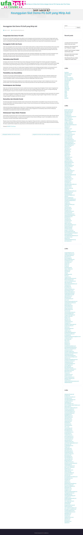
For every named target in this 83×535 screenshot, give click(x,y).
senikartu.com (67, 270)
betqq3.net (67, 205)
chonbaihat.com (68, 182)
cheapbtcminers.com (69, 441)
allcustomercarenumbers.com (71, 463)
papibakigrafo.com (68, 216)
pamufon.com (67, 475)
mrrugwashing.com (69, 337)
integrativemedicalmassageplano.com (73, 336)
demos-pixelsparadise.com (70, 131)
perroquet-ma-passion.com (70, 509)
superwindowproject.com (70, 215)
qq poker (66, 98)
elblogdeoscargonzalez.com (71, 184)
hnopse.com (67, 373)
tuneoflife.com (68, 379)
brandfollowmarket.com (70, 360)
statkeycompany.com (69, 142)
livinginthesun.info (68, 274)
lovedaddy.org (68, 335)
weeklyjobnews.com (69, 362)
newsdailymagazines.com (70, 399)
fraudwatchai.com (68, 425)
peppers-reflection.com (69, 378)
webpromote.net (68, 185)
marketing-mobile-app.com (70, 324)
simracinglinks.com (68, 135)
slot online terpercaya (69, 79)
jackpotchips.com (68, 460)
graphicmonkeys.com (69, 453)
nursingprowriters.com (69, 351)
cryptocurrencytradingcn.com (71, 356)
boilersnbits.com (68, 304)
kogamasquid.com (68, 234)
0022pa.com (67, 153)
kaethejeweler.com (68, 494)
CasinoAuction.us (68, 208)
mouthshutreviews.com (69, 413)
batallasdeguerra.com (69, 162)
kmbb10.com (67, 317)
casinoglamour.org (68, 236)
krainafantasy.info (68, 267)
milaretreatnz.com (68, 157)
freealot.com (67, 447)
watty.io (66, 273)
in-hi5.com (67, 266)
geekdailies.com (68, 513)
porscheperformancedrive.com (71, 476)
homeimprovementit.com (70, 396)
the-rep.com (67, 147)
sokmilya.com (67, 518)
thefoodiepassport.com (69, 213)
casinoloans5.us (68, 207)
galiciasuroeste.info (69, 161)
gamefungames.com (69, 436)
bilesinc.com (67, 155)
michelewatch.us (68, 120)
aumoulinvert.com (68, 212)
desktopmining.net (68, 227)
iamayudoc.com (68, 444)
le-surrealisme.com (68, 138)
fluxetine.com (67, 203)
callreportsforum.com (69, 517)
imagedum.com (68, 490)
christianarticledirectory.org (70, 239)
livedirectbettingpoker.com (70, 332)
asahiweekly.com (68, 448)
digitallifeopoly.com (69, 415)
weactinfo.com (68, 320)
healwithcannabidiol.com (70, 486)
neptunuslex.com (68, 117)
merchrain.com (68, 514)
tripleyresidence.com (69, 469)
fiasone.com (67, 327)
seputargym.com (68, 418)
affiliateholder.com (68, 382)
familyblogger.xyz (68, 464)
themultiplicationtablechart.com (71, 235)
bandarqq (67, 72)
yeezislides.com (68, 402)
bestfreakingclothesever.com (71, 347)
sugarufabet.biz (68, 502)
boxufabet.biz (67, 503)
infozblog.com (68, 181)
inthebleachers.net (68, 228)
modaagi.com (67, 158)
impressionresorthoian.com (70, 346)
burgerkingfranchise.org (69, 293)
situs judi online (68, 80)
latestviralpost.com (69, 305)
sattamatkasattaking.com (70, 495)
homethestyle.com (68, 430)
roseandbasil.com (68, 193)
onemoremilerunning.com (70, 312)
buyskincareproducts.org (70, 231)
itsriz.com (67, 275)
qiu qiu (66, 95)
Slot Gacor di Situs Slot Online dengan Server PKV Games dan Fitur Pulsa (48, 4)
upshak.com (67, 341)
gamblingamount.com (69, 370)
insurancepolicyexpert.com (70, 140)
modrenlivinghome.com (69, 510)
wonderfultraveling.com (69, 170)
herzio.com (67, 264)
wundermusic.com (68, 434)
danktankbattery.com (69, 328)
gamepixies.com (68, 455)
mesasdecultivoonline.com (70, 302)
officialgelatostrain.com (69, 492)
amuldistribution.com (69, 432)
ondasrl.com (67, 480)
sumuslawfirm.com (68, 350)
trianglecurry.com (68, 488)
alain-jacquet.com (68, 282)
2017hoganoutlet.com (69, 255)
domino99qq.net (68, 258)
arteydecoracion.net (69, 188)
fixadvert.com (67, 126)
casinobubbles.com (69, 417)
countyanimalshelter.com (70, 363)
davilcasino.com (68, 424)
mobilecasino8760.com (69, 204)
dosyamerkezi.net (68, 136)
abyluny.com (67, 520)
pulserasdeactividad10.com (70, 224)
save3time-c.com (68, 128)
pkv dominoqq (68, 75)
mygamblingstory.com (69, 252)
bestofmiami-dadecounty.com (71, 407)
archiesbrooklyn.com (69, 178)
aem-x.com (67, 426)
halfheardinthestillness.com (70, 199)
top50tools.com (68, 146)
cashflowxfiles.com (68, 316)
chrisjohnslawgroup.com (70, 465)
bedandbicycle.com (69, 451)
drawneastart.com (68, 456)
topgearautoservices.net (70, 505)
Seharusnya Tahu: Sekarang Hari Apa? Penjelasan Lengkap (71, 47)
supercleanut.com (68, 449)
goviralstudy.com (68, 220)
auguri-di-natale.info (69, 119)
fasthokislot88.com (69, 457)
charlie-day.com (68, 331)
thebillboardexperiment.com (70, 498)
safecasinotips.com (69, 459)
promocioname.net (68, 172)
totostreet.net (67, 422)
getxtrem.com (67, 319)
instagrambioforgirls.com (70, 314)
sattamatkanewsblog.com (70, 355)
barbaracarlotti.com (69, 226)
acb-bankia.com (68, 339)
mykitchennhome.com (69, 211)
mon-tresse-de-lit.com (69, 501)
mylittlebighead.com (69, 445)
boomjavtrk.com (68, 521)
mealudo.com (67, 329)
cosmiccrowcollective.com (70, 281)
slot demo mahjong (69, 77)
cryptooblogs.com (68, 428)
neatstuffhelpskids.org (69, 165)
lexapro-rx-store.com (69, 230)
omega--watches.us (69, 122)
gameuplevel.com (68, 429)
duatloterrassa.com (69, 474)
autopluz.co (67, 127)
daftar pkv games (68, 73)
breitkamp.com (68, 468)
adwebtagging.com (69, 364)
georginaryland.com (69, 192)
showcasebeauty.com (69, 139)
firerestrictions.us (68, 177)
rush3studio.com (68, 262)
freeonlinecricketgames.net (70, 174)
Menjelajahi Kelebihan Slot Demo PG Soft (11, 134)
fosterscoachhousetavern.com (71, 301)
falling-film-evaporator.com (70, 348)
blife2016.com (67, 482)
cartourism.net (68, 222)
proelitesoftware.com (69, 461)
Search (66, 25)
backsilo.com (67, 343)
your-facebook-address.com (71, 507)
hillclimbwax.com (68, 371)
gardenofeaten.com (69, 309)
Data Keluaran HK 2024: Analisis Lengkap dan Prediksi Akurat (71, 58)
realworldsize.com (68, 296)
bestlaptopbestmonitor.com (70, 190)
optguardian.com (68, 421)
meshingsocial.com (69, 321)
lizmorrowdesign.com (69, 484)
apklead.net (67, 522)
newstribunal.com (68, 398)
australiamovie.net (68, 112)
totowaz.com (67, 358)
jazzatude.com (68, 151)
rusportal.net (67, 271)
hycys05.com (67, 310)
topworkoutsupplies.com (70, 411)
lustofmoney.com (68, 375)
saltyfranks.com (68, 149)
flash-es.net (67, 340)
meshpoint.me (68, 285)
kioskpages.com (68, 487)
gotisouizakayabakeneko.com (71, 283)
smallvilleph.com (68, 159)
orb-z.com (67, 300)
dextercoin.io (67, 238)
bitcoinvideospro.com (69, 279)
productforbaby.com (69, 298)
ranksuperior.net (68, 366)
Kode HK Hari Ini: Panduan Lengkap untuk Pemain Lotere (72, 51)
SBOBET (9, 126)
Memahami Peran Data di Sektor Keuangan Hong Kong (71, 55)
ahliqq (66, 92)
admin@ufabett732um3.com (18, 30)
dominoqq (67, 81)
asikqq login (67, 88)
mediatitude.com (68, 132)
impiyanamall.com (68, 419)
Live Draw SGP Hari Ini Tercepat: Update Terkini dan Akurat (71, 43)
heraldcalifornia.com (69, 452)
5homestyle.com (68, 241)
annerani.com (67, 150)
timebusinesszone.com (69, 377)
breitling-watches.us (69, 123)
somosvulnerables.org (69, 472)
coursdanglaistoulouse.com (70, 116)
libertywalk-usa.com (69, 111)
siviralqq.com (67, 344)
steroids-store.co (68, 186)
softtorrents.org (68, 471)
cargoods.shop (68, 277)
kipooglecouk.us (68, 209)
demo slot (67, 87)
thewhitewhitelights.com (70, 195)
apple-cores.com (68, 223)
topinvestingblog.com (69, 145)
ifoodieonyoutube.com (69, 409)
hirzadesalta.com (68, 414)
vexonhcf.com (67, 130)
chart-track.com (68, 169)
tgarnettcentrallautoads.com (71, 124)
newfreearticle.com (69, 306)
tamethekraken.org (68, 478)
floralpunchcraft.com (69, 325)
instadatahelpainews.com (70, 511)
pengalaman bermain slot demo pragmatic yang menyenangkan (46, 134)
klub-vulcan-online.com (69, 467)
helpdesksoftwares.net (69, 394)
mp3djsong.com (68, 115)
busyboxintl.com (68, 287)
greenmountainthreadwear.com (71, 352)
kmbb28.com (67, 515)
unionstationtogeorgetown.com (71, 442)
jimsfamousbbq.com (69, 109)
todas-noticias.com (69, 268)
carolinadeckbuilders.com (70, 143)
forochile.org (67, 168)
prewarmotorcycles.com (70, 134)
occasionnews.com (69, 374)
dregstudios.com (68, 163)
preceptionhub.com (69, 401)
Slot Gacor (13, 126)
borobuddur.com (68, 433)
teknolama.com (68, 297)
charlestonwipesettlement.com (71, 359)
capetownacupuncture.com (70, 278)
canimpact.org (68, 219)
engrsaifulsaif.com (68, 440)
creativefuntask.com (69, 438)
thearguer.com (68, 323)
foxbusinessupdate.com (70, 333)
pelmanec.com (68, 256)
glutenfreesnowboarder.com (70, 483)
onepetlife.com (68, 497)
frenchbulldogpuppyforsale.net (71, 232)
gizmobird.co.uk (68, 113)
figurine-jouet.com (68, 506)
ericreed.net (67, 201)
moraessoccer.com (68, 166)
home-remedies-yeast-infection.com (72, 405)
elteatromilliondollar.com (70, 291)
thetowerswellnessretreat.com (71, 491)
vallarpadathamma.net (69, 294)
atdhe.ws (66, 196)
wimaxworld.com (68, 173)
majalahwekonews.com (69, 254)
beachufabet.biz (68, 499)
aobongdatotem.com (69, 403)
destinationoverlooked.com (70, 369)
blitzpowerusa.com (69, 308)
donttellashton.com (69, 260)
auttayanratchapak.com (70, 289)
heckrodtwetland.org (69, 197)
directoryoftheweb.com (69, 259)
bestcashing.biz (68, 176)
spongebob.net (68, 286)
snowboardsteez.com (69, 313)
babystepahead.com (69, 367)
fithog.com (67, 189)
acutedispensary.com (69, 354)
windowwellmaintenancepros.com (72, 381)
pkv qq (66, 76)
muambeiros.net (68, 180)
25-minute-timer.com (69, 437)
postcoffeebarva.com (69, 290)
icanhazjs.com (67, 218)
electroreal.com (68, 406)
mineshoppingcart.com (69, 410)
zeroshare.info (67, 154)
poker (66, 91)
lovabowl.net (67, 395)
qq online (66, 84)
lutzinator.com (67, 479)
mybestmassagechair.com (70, 200)
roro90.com (67, 263)
